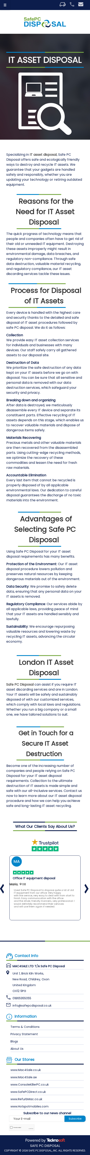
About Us (16, 1048)
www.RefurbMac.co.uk (26, 1099)
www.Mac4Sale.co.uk (25, 1070)
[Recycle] (45, 22)
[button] (83, 885)
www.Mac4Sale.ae (23, 1077)
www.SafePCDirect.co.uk (28, 1092)
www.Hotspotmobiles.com (29, 1106)
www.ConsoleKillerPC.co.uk (29, 1084)
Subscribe (75, 1118)
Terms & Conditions (25, 1027)
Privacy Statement (24, 1034)
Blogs (14, 1041)
